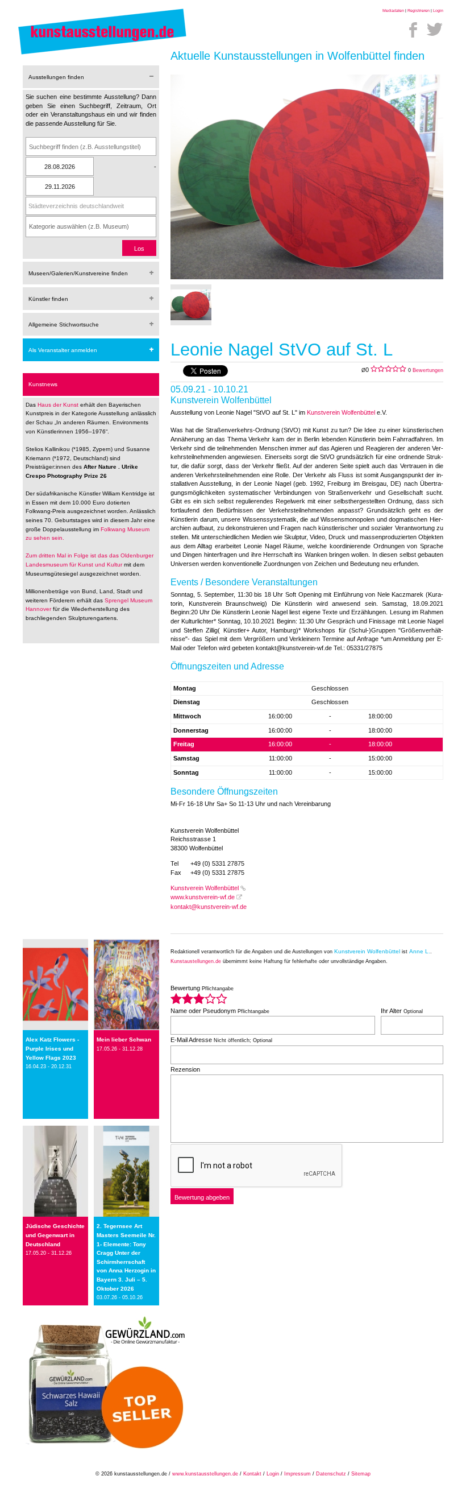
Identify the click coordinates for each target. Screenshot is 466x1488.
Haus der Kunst (59, 405)
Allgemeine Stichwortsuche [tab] (63, 324)
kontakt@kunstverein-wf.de (208, 906)
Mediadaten (393, 10)
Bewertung (202, 988)
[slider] (198, 998)
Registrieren (418, 10)
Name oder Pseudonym (219, 1010)
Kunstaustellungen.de (195, 961)
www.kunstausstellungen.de (205, 1474)
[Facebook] (413, 29)
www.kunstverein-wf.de (202, 897)
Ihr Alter (402, 1010)
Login (438, 10)
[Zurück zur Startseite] (102, 54)
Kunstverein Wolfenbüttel (341, 412)
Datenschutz (331, 1474)
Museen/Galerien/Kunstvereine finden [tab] (78, 273)
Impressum (297, 1474)
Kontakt (252, 1474)
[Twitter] (435, 29)
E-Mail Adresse (221, 1039)
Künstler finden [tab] (48, 299)
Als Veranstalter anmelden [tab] (62, 350)
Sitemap (361, 1474)
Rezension (185, 1069)
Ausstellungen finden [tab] (56, 77)
